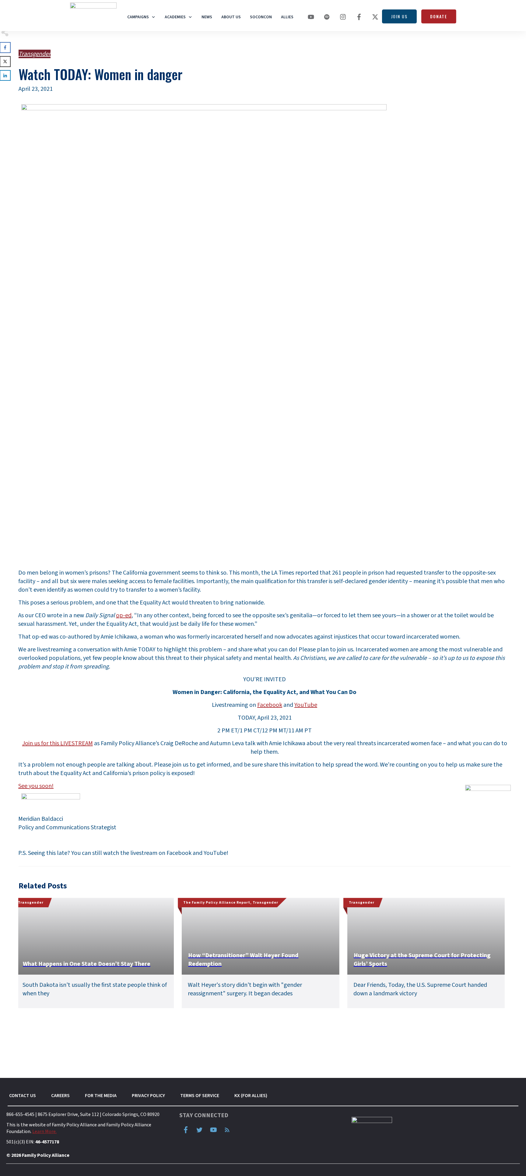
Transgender (35, 54)
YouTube (305, 705)
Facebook (269, 705)
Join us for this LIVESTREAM (57, 743)
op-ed (124, 615)
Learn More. (44, 1131)
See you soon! (36, 786)
